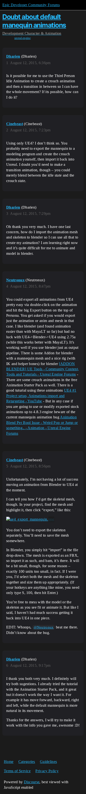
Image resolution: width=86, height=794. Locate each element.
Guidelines (48, 762)
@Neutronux (44, 627)
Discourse (32, 782)
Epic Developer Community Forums (31, 5)
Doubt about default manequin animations (34, 21)
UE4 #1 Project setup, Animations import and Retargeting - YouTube (41, 395)
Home (8, 762)
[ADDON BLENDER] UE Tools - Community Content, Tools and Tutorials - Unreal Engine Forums (42, 369)
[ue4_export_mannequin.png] (30, 519)
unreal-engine (22, 38)
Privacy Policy (46, 771)
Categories (26, 762)
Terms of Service (17, 771)
